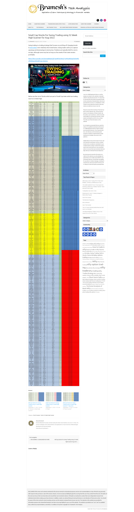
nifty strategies (96, 268)
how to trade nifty (87, 251)
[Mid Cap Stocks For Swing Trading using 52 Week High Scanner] (36, 396)
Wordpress (104, 508)
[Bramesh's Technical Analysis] (59, 13)
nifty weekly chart (96, 275)
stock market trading (99, 279)
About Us (30, 27)
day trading (102, 243)
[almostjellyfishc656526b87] (101, 229)
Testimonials (40, 27)
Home (29, 23)
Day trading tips (86, 245)
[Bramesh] (98, 229)
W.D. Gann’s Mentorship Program (68, 27)
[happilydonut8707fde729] (84, 234)
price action (33, 47)
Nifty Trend (96, 273)
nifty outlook (89, 268)
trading (87, 290)
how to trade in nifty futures (95, 249)
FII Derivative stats (95, 245)
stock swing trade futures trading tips (92, 281)
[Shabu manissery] (94, 229)
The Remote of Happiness (88, 199)
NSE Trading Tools (52, 27)
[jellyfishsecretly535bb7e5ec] (91, 234)
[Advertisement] (94, 67)
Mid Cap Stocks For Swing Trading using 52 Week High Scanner (35, 404)
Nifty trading (93, 271)
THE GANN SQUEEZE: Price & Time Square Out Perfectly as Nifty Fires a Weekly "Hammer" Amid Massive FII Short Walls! (93, 186)
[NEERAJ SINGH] (91, 229)
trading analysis (93, 290)
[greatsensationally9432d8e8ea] (88, 234)
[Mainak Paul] (84, 229)
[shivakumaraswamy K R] (88, 229)
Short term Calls (95, 277)
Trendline (98, 292)
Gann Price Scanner (39, 23)
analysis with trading (94, 243)
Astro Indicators (73, 23)
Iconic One (90, 508)
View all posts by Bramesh (42, 428)
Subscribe (88, 43)
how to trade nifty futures (97, 251)
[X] (86, 82)
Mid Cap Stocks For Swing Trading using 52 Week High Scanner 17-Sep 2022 (69, 404)
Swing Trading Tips (96, 284)
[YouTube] (84, 82)
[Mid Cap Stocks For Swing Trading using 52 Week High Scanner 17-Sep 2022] (71, 396)
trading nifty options (90, 292)
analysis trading (86, 243)
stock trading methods (91, 282)
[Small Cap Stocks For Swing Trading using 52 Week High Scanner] (53, 396)
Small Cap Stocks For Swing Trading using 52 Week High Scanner (52, 404)
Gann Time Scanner (86, 23)
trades (84, 290)
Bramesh (32, 41)
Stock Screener (36, 415)
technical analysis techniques (97, 288)
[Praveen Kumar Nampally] (94, 234)
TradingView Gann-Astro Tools (56, 23)
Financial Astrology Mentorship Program (92, 27)
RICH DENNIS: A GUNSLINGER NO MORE (39, 439)
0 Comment (77, 41)
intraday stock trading (93, 257)
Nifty (94, 261)
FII (90, 245)
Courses (96, 23)
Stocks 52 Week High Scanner (47, 415)
